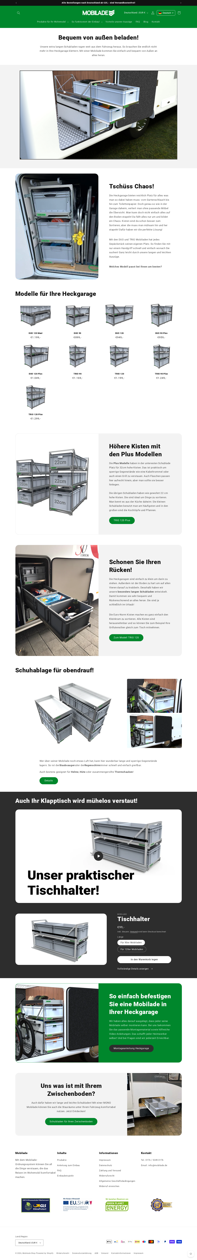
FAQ (59, 1170)
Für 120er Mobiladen (132, 949)
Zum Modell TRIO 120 (126, 637)
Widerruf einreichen (109, 1186)
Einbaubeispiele (65, 1175)
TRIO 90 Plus (161, 374)
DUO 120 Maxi (36, 333)
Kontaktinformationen (121, 1253)
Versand (134, 932)
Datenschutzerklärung (82, 1253)
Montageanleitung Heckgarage (131, 1048)
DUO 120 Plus (35, 374)
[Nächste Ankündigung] (181, 3)
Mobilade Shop (29, 1253)
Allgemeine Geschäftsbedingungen (117, 1181)
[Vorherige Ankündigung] (16, 3)
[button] (18, 13)
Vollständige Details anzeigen (133, 968)
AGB (96, 1253)
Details (49, 780)
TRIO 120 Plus (36, 414)
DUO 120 (119, 333)
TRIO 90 (77, 374)
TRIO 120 (119, 374)
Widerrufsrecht (107, 1175)
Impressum (105, 1160)
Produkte (61, 1160)
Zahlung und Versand (110, 1170)
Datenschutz (105, 1165)
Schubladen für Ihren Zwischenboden (71, 1121)
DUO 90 (77, 333)
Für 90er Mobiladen (131, 942)
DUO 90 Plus (161, 333)
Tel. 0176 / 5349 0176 (152, 1160)
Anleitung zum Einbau (68, 1165)
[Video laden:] (98, 856)
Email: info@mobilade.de (154, 1165)
